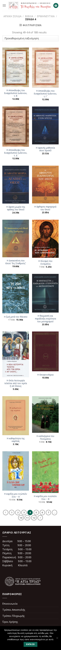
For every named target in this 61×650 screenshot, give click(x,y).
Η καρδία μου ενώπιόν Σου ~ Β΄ (45, 497)
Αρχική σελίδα (12, 16)
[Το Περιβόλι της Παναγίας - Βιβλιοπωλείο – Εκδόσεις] (29, 5)
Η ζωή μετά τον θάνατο (15, 316)
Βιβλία (29, 16)
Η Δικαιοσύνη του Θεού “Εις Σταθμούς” (15, 262)
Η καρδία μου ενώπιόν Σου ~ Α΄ (15, 495)
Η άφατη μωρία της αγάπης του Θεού (15, 208)
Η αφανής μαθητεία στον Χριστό (45, 149)
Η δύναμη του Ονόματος (45, 262)
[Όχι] (57, 638)
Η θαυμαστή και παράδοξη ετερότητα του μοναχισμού (45, 318)
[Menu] (4, 5)
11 (27, 517)
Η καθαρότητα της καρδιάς (16, 440)
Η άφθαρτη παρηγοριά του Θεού (45, 208)
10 (21, 517)
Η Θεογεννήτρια (45, 374)
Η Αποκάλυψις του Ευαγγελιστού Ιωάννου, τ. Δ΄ (15, 153)
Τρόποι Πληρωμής (13, 616)
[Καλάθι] (55, 5)
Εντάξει (30, 644)
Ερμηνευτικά (46, 16)
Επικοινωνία (9, 603)
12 (34, 517)
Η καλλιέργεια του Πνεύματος (45, 437)
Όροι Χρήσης (10, 622)
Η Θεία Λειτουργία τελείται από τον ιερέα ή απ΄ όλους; (15, 383)
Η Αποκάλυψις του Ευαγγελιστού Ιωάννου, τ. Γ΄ (45, 93)
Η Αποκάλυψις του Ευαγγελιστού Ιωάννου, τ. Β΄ (15, 93)
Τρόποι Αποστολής (13, 609)
